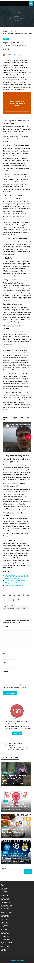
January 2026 (5, 902)
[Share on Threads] (13, 600)
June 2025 (4, 922)
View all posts (17, 733)
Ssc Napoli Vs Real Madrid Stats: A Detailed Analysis (15, 856)
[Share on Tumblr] (9, 600)
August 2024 (5, 946)
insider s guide (22, 606)
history (12, 606)
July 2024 (4, 949)
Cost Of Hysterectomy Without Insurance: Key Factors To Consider (16, 805)
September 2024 (6, 943)
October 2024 (5, 939)
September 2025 (6, 912)
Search (4, 868)
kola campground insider (11, 608)
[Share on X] (14, 595)
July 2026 (4, 888)
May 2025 (4, 926)
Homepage (5, 31)
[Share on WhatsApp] (23, 595)
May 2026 (4, 895)
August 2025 (5, 916)
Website (5, 671)
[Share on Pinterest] (28, 595)
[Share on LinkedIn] (19, 595)
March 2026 (5, 899)
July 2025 (4, 919)
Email (5, 662)
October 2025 (5, 909)
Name (5, 653)
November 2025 (6, 905)
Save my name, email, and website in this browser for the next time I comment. (15, 686)
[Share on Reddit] (4, 600)
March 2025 (5, 933)
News (12, 31)
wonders (25, 608)
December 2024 (6, 936)
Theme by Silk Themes (17, 960)
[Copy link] (18, 600)
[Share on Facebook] (10, 595)
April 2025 (4, 929)
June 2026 (4, 892)
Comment (6, 626)
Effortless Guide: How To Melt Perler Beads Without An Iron (14, 831)
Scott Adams (9, 55)
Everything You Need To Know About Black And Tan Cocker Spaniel (14, 778)
